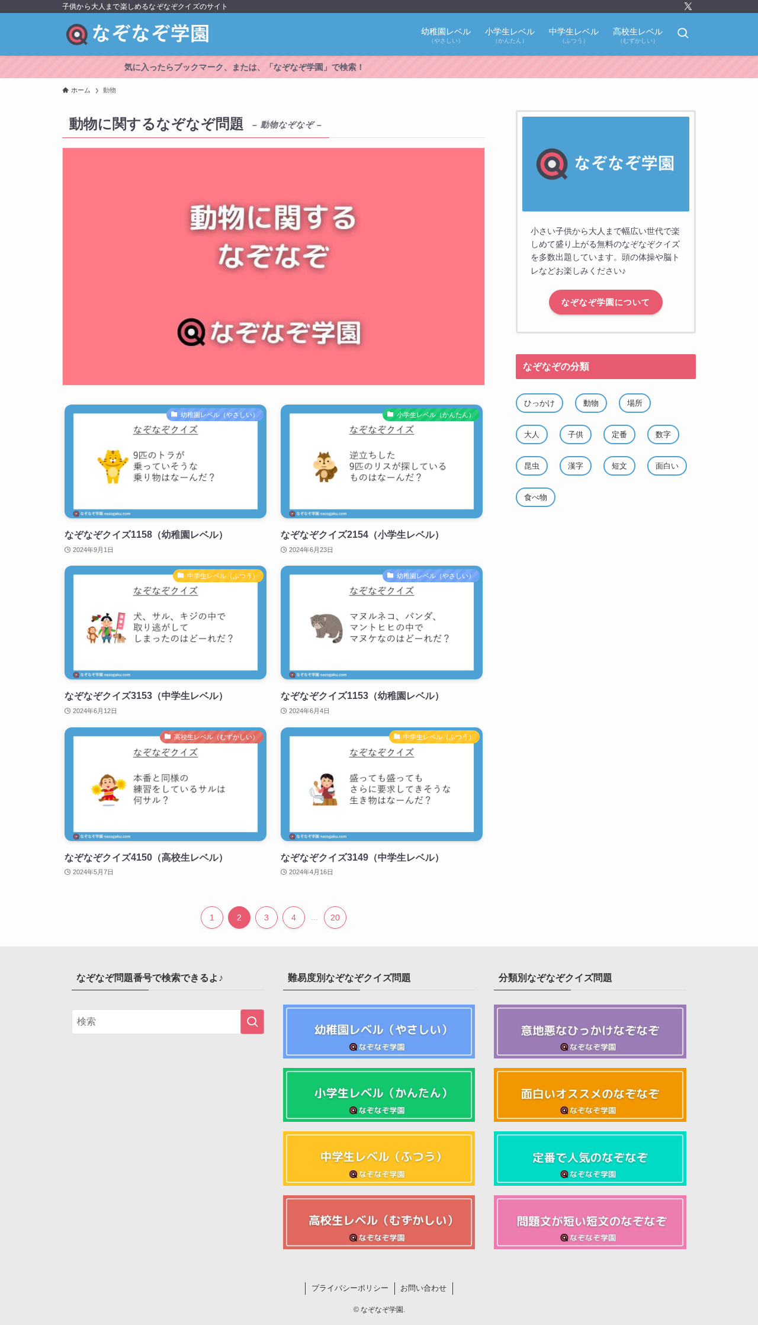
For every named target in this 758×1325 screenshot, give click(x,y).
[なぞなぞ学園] (138, 34)
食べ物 (535, 497)
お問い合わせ (423, 1288)
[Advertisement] (606, 609)
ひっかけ (539, 403)
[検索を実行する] (252, 1021)
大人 (531, 434)
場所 (635, 403)
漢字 (575, 465)
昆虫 (531, 465)
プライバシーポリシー (349, 1288)
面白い (667, 465)
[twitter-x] (688, 6)
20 (335, 917)
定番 (619, 434)
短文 (619, 465)
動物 (591, 403)
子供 (575, 434)
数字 (663, 434)
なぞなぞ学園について (605, 302)
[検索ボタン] (683, 34)
